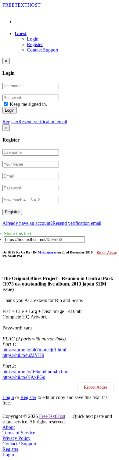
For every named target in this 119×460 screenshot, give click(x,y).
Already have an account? (27, 223)
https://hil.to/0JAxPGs (23, 377)
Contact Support (42, 49)
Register (35, 44)
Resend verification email (42, 121)
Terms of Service (18, 432)
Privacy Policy (16, 438)
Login (32, 38)
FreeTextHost (52, 416)
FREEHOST (21, 5)
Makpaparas (47, 252)
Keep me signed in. (28, 104)
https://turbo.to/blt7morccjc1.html (34, 349)
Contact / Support (19, 443)
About (8, 427)
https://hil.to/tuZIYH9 (23, 355)
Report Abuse (107, 252)
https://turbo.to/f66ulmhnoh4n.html (36, 371)
